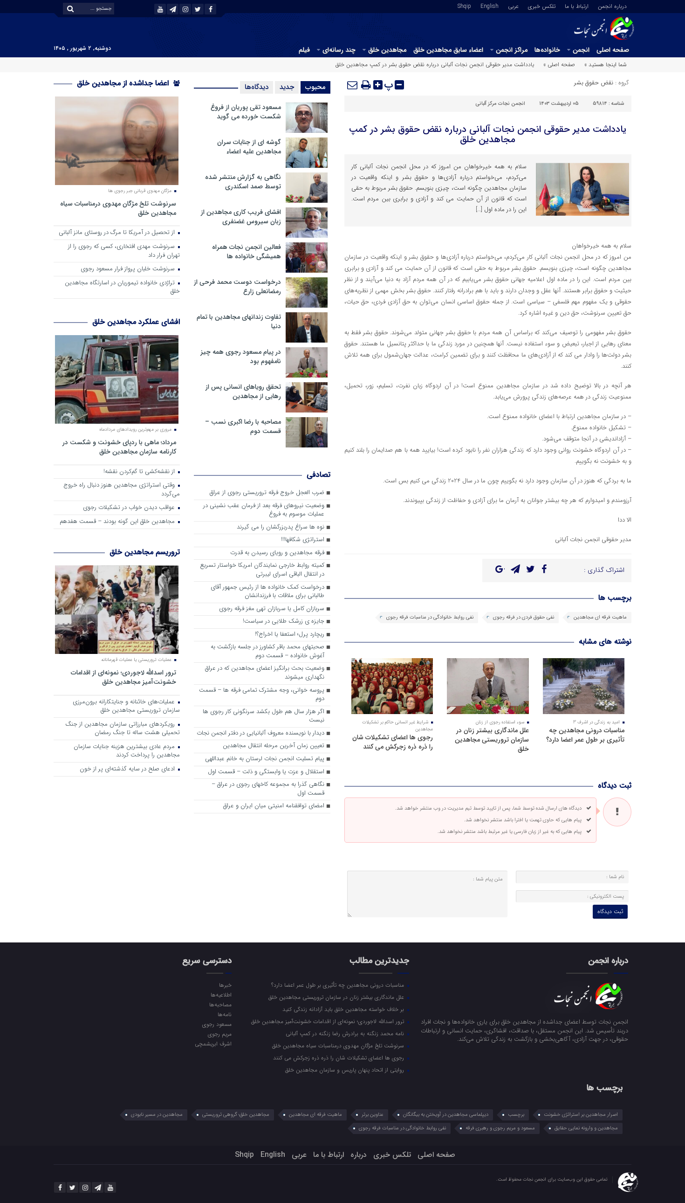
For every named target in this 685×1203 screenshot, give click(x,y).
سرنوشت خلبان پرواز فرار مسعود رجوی (129, 269)
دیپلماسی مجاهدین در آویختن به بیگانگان (445, 1115)
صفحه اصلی (612, 50)
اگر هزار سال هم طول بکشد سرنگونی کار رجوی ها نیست (263, 716)
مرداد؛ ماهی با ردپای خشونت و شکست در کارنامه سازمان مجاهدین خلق (119, 446)
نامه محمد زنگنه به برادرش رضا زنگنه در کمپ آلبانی (346, 1033)
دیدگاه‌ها (256, 87)
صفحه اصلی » (559, 64)
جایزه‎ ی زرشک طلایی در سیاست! (283, 621)
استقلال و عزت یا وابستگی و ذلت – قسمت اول (266, 772)
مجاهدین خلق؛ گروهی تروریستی (235, 1115)
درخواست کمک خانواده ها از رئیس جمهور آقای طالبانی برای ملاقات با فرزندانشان (267, 592)
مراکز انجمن (511, 50)
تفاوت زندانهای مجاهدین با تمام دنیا (239, 321)
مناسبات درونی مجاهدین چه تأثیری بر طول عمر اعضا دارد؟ (585, 735)
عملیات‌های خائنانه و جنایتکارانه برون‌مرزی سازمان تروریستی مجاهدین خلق (126, 706)
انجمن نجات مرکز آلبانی (500, 104)
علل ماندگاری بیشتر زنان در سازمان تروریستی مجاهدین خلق (492, 739)
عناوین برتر (373, 1115)
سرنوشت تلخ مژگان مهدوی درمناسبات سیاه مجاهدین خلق (118, 208)
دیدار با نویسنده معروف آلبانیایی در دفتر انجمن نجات (260, 733)
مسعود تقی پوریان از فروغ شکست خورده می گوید (246, 112)
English (489, 5)
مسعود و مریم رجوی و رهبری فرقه (500, 1128)
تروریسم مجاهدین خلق (145, 552)
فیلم (304, 50)
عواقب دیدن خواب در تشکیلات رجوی (130, 507)
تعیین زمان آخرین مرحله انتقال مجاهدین (273, 746)
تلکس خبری (541, 5)
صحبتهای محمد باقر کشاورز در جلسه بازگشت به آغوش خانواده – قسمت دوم (267, 651)
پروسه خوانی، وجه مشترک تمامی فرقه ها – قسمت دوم (261, 695)
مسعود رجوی (216, 1024)
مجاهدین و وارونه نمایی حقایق (586, 1128)
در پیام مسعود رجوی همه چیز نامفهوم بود (240, 356)
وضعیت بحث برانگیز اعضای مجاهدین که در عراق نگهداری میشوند (264, 673)
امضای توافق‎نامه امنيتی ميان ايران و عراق (273, 806)
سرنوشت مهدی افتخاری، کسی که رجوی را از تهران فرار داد (124, 251)
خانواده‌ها (547, 50)
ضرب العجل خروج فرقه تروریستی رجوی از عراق (267, 492)
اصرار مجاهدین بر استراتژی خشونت (581, 1115)
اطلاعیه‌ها (221, 994)
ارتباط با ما (577, 5)
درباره (358, 1155)
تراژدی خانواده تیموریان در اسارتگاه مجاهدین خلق (122, 287)
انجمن (581, 50)
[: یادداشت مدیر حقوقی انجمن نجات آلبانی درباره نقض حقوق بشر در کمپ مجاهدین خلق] (352, 84)
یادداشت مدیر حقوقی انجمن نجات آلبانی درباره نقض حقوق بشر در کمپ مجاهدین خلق (487, 134)
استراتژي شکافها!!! (302, 540)
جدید (287, 87)
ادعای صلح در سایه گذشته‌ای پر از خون (128, 769)
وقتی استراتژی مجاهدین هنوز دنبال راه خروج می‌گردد (121, 490)
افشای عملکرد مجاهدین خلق (136, 322)
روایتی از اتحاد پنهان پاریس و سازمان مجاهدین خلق (345, 1070)
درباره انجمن (612, 5)
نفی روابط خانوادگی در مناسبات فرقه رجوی (429, 617)
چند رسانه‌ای (339, 50)
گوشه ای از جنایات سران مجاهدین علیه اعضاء (249, 147)
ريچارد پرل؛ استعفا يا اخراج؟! (289, 634)
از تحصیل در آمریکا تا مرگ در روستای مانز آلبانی (118, 232)
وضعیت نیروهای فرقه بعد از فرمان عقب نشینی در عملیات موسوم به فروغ (263, 510)
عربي (513, 5)
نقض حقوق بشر (593, 83)
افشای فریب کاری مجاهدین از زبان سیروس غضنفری (241, 217)
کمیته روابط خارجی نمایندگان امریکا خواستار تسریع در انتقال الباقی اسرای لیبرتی (262, 570)
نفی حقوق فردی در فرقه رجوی (523, 617)
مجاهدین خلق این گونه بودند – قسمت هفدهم (118, 521)
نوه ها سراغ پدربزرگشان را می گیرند (280, 527)
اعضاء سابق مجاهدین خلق (448, 50)
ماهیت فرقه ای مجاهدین (600, 617)
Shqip (464, 5)
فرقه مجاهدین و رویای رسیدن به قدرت (277, 553)
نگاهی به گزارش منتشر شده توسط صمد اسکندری (243, 182)
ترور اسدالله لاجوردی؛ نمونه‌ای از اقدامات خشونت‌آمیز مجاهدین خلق (123, 677)
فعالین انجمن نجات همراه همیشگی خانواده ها (246, 251)
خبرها (225, 985)
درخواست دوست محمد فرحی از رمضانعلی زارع (237, 286)
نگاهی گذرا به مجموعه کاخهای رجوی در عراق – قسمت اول (268, 789)
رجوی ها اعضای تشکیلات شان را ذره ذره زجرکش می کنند (392, 742)
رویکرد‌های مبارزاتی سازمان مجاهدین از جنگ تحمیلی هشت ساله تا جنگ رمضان (122, 729)
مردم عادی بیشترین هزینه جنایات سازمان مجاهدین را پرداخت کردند (127, 751)
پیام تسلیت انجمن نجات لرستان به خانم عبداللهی (264, 759)
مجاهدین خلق (387, 50)
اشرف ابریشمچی (213, 1043)
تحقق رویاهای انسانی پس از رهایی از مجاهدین (243, 391)
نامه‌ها (224, 1014)
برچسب (516, 1115)
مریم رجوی (219, 1034)
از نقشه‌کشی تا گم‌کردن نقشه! (140, 471)
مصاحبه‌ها (220, 1004)
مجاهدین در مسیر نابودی (157, 1115)
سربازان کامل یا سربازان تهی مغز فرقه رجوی (271, 609)
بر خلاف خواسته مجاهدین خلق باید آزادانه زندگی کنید (344, 1009)
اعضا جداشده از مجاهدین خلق (124, 83)
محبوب (315, 87)
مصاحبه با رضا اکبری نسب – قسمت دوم (243, 426)
